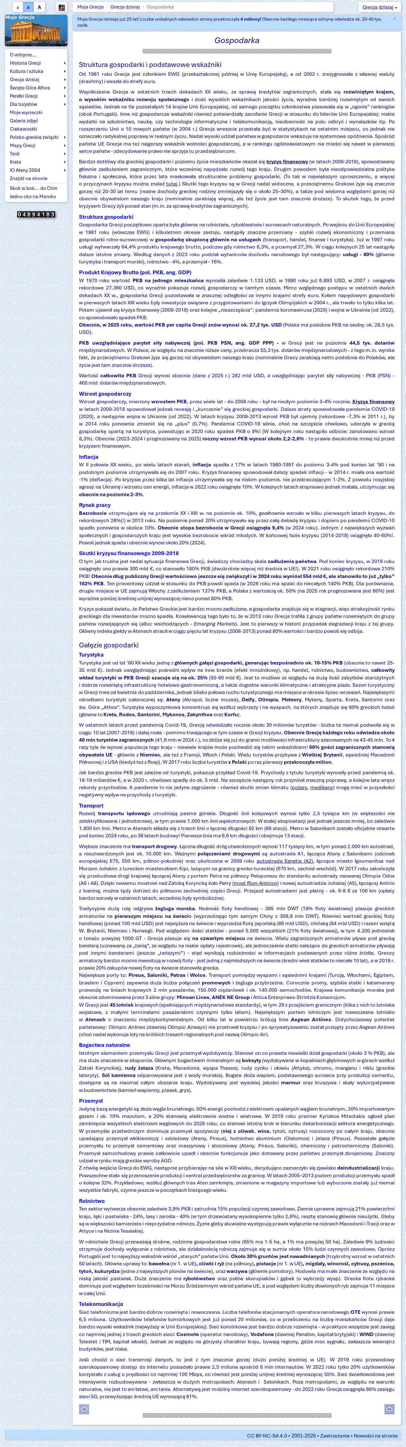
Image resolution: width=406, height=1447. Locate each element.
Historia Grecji (25, 63)
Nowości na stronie (376, 1435)
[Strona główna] (36, 30)
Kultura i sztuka (26, 71)
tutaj (171, 183)
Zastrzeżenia (335, 1435)
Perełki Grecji (24, 96)
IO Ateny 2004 (25, 170)
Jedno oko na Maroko (33, 196)
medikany (321, 787)
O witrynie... (23, 55)
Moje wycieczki (26, 112)
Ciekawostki (23, 129)
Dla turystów (23, 104)
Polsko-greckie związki (34, 137)
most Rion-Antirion (255, 883)
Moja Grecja (90, 7)
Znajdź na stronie (28, 178)
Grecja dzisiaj (125, 7)
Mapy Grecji (23, 145)
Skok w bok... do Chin (33, 188)
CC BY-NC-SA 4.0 (267, 1435)
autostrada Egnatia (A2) (285, 861)
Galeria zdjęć (24, 121)
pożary (299, 787)
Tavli (15, 154)
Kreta (15, 162)
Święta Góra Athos (30, 88)
